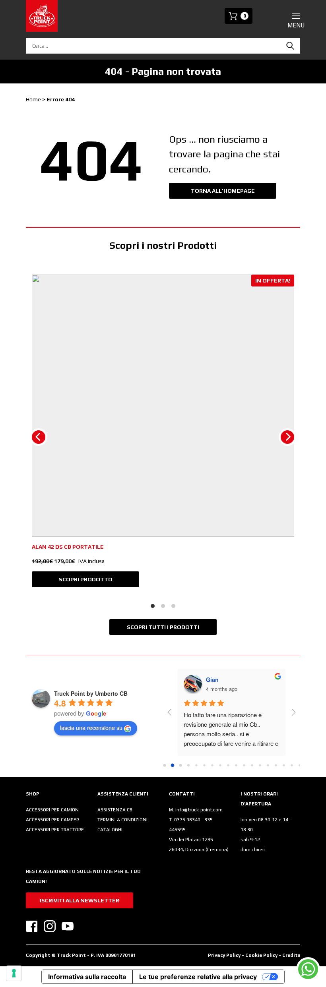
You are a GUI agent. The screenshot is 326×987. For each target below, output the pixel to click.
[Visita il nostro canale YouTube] (68, 926)
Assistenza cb (114, 810)
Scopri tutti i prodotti (163, 627)
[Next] (287, 437)
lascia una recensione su (91, 728)
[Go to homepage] (42, 16)
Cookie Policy (262, 955)
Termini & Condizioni (122, 819)
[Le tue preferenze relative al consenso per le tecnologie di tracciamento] (13, 973)
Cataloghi (109, 829)
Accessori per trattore (55, 829)
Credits (291, 955)
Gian (212, 679)
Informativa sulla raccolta (87, 977)
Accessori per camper (52, 819)
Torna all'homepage (223, 191)
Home (33, 99)
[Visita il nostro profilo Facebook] (32, 926)
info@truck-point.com (199, 810)
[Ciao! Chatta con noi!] (308, 969)
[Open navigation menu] (296, 16)
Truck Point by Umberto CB (91, 693)
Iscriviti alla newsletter (79, 900)
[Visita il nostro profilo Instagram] (50, 926)
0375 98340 (188, 819)
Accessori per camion (52, 810)
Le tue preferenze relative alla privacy (198, 977)
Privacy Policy (224, 955)
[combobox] (163, 46)
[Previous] (38, 437)
